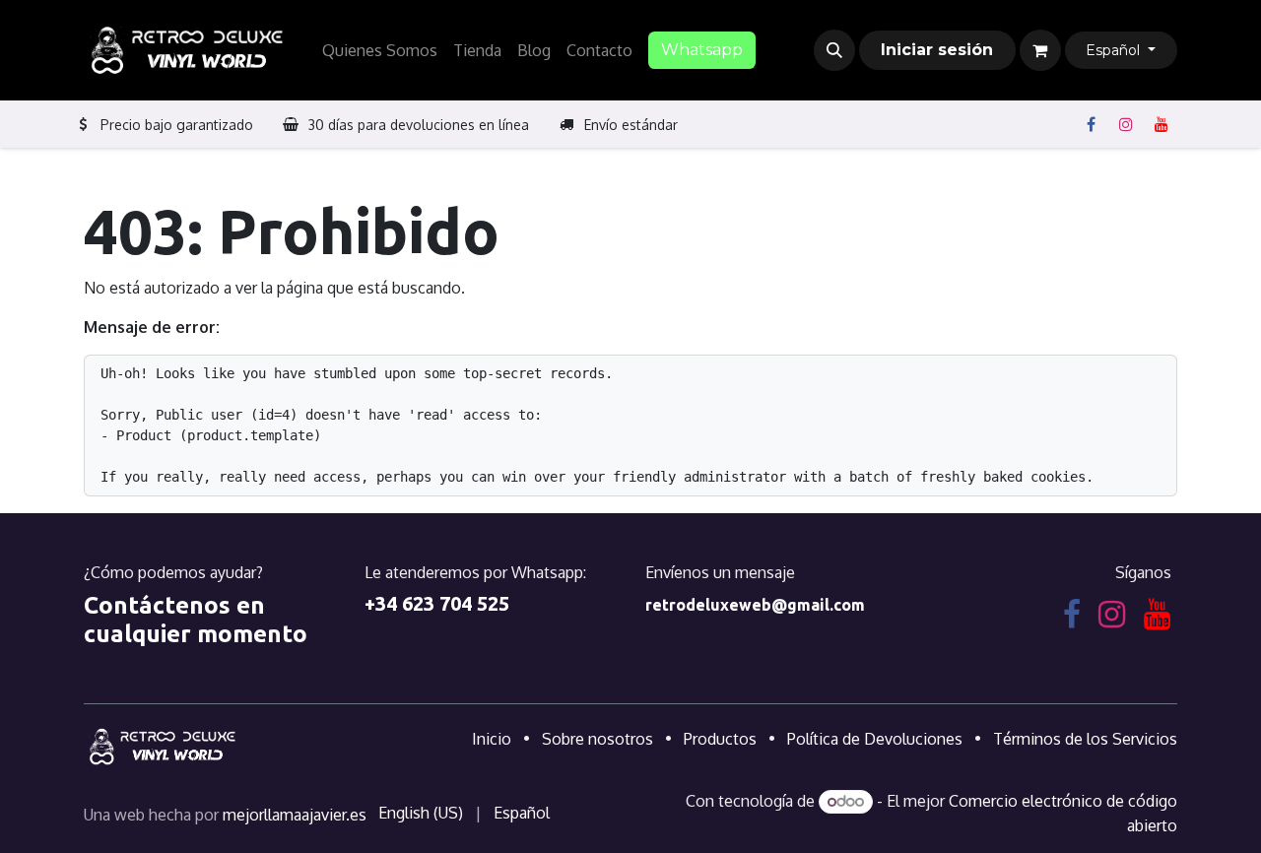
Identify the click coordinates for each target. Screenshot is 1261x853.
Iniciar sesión (937, 49)
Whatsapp (702, 49)
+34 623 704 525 (437, 603)
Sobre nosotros (597, 739)
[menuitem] (379, 50)
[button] (834, 50)
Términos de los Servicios (1085, 739)
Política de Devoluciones (874, 739)
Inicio (491, 739)
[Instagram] (1126, 124)
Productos (720, 739)
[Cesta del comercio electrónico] (1040, 50)
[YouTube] (1161, 124)
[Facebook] (1090, 124)
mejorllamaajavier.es (294, 814)
